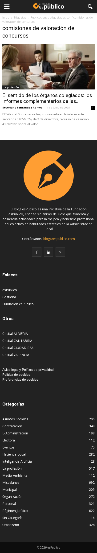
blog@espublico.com (59, 238)
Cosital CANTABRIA (17, 340)
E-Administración (15, 433)
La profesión (11, 87)
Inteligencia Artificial (17, 461)
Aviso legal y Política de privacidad (28, 369)
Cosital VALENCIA (15, 354)
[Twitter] (60, 252)
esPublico (9, 290)
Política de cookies (16, 374)
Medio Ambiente (15, 475)
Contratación (12, 426)
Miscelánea (11, 482)
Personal (9, 503)
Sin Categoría (12, 517)
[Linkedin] (48, 252)
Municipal (9, 489)
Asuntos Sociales (15, 419)
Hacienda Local (14, 454)
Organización (12, 496)
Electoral (9, 440)
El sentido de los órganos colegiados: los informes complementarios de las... (47, 98)
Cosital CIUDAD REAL (18, 347)
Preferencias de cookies (20, 379)
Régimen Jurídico (15, 510)
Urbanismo (10, 524)
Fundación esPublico (18, 304)
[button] (90, 6)
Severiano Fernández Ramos (22, 107)
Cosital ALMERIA (15, 333)
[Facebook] (36, 252)
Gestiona (9, 297)
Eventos (8, 447)
